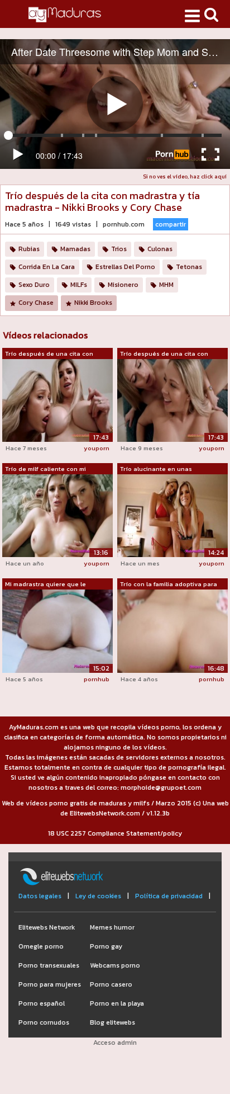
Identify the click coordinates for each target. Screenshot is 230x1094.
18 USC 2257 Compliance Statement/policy (115, 833)
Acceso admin (115, 1043)
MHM (166, 285)
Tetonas (189, 267)
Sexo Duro (34, 285)
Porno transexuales (48, 965)
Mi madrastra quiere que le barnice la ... (45, 584)
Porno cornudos (43, 1022)
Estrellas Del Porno (125, 267)
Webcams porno (115, 965)
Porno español (41, 1003)
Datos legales (39, 896)
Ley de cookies (98, 896)
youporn (96, 448)
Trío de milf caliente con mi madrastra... (45, 469)
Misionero (123, 285)
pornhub (96, 679)
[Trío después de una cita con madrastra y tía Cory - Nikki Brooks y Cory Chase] (57, 400)
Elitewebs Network (46, 927)
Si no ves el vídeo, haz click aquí (185, 176)
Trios (119, 249)
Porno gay (106, 946)
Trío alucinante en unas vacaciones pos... (156, 469)
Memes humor (112, 927)
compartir (170, 224)
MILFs (78, 285)
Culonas (159, 249)
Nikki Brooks (93, 303)
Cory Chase (36, 303)
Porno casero (111, 984)
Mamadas (75, 249)
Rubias (29, 249)
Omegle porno (41, 946)
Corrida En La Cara (46, 267)
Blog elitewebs (112, 1022)
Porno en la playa (117, 1003)
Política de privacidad (169, 896)
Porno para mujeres (49, 984)
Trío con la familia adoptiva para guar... (168, 584)
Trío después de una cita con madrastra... (49, 354)
